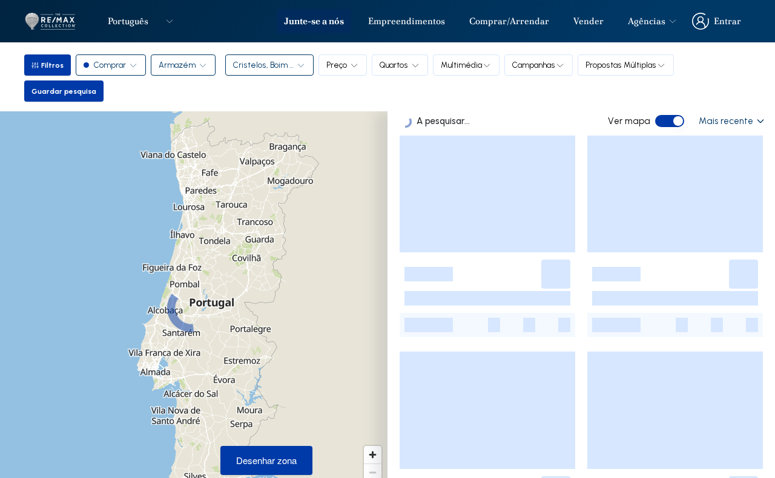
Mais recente (726, 120)
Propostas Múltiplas (620, 65)
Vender (588, 21)
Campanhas (533, 65)
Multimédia (461, 65)
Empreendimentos (406, 21)
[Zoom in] (372, 454)
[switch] (669, 121)
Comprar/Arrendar (509, 21)
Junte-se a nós (314, 21)
